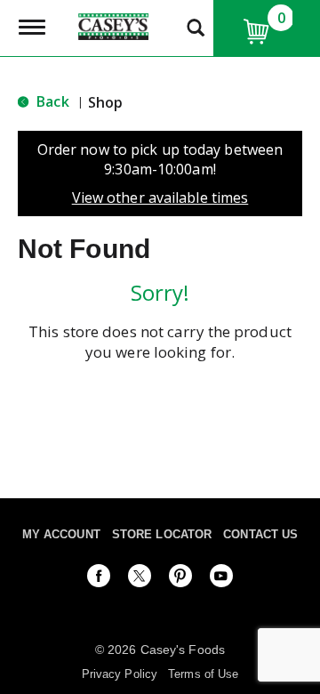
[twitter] (139, 579)
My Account (61, 534)
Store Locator (162, 534)
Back (51, 101)
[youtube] (221, 579)
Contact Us (260, 534)
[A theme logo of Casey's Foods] (112, 25)
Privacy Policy (119, 674)
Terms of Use (203, 674)
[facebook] (98, 579)
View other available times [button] (160, 197)
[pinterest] (180, 579)
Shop (105, 102)
